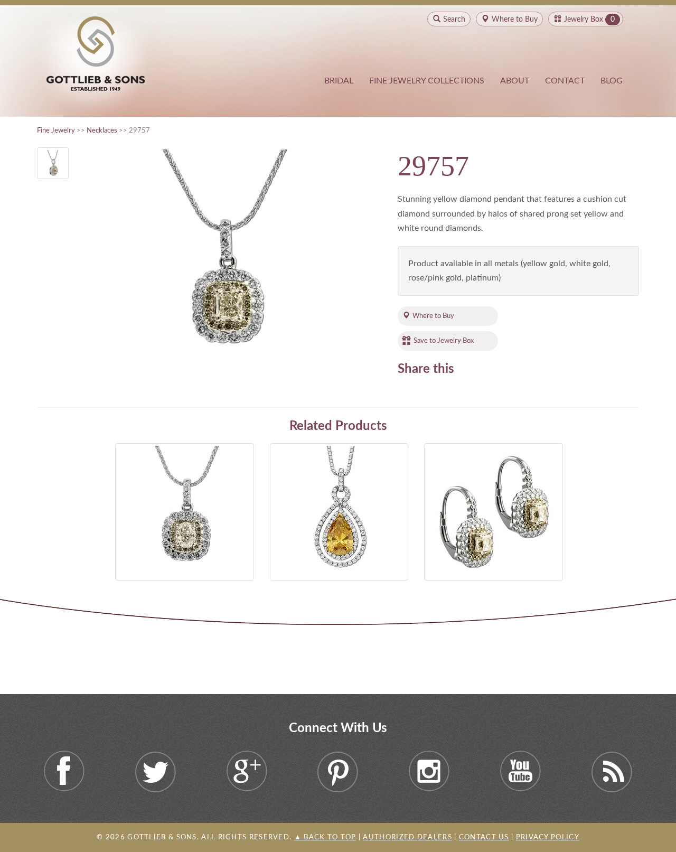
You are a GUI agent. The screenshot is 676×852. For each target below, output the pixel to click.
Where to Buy (433, 316)
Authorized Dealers (407, 837)
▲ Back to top (325, 837)
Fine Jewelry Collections (426, 81)
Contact (565, 81)
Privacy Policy (547, 837)
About (514, 81)
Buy (515, 19)
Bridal (338, 81)
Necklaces (102, 130)
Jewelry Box (583, 19)
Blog (611, 81)
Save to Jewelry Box (444, 341)
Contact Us (484, 837)
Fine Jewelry (56, 130)
